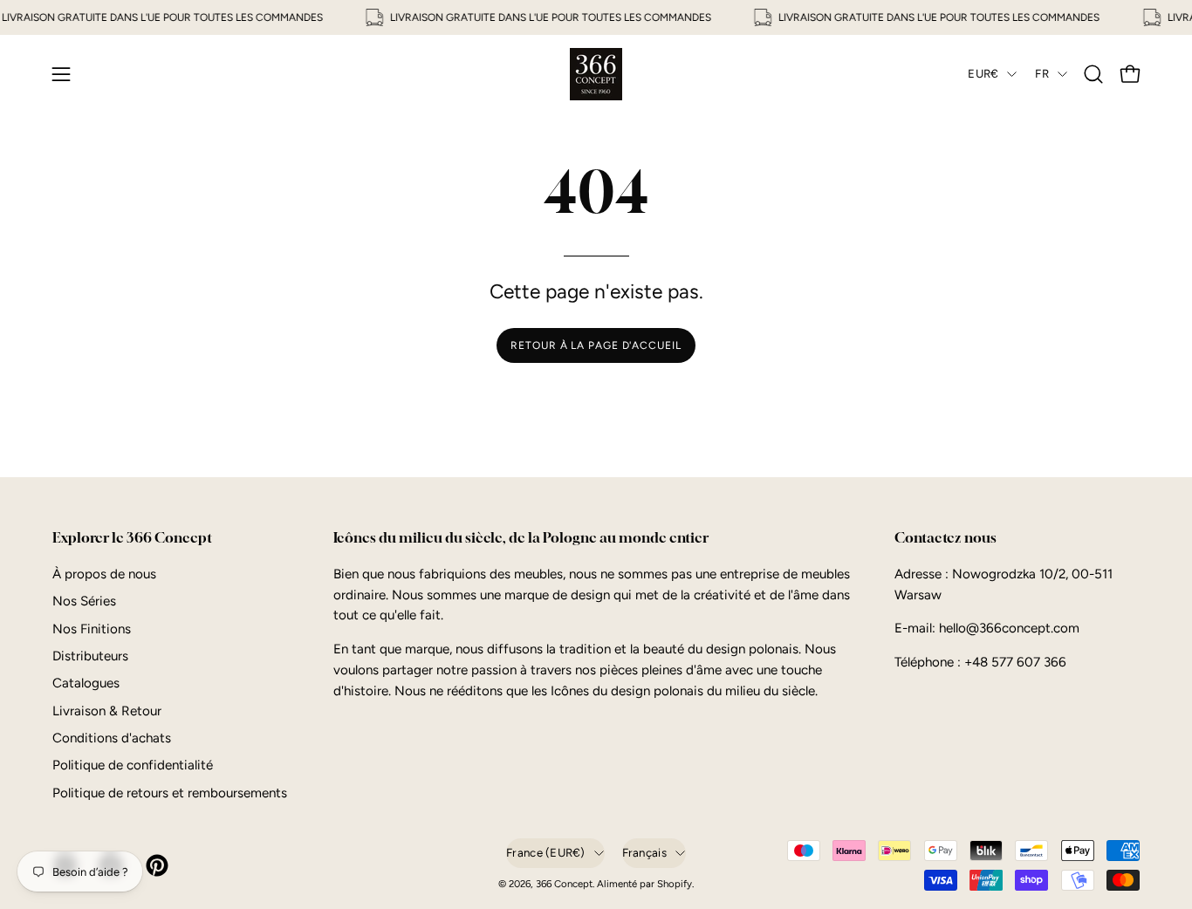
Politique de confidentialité (132, 765)
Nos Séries (84, 601)
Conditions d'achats (111, 738)
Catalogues (86, 683)
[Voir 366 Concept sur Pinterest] (155, 865)
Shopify (674, 884)
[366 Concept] (596, 74)
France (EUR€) (545, 852)
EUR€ (983, 73)
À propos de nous (104, 574)
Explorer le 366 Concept (132, 538)
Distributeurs (90, 656)
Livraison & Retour (106, 711)
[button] (1093, 74)
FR (1042, 73)
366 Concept (564, 884)
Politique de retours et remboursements (169, 793)
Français (644, 852)
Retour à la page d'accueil (595, 345)
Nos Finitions (91, 628)
